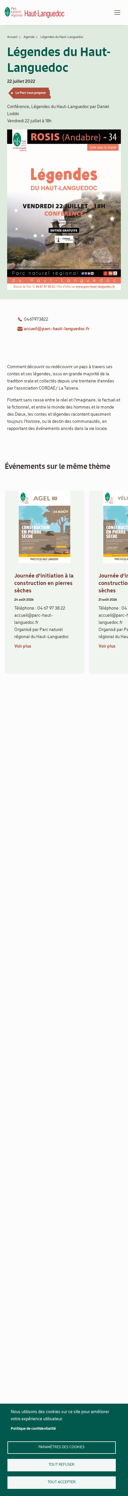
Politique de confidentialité (33, 1429)
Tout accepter (62, 1482)
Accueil (12, 37)
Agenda (29, 37)
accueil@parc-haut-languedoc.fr (56, 329)
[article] (44, 585)
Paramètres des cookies (61, 1447)
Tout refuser (61, 1465)
